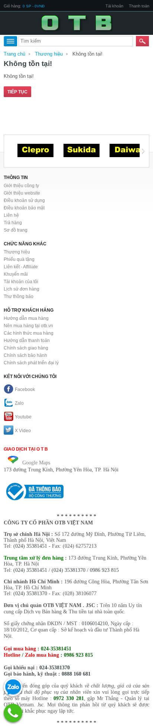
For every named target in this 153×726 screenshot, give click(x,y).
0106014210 (95, 623)
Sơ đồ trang (15, 230)
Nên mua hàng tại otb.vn (28, 325)
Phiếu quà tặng (19, 259)
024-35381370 (54, 667)
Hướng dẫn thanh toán (27, 340)
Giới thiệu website (22, 193)
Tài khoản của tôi (21, 281)
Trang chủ (14, 54)
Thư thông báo (18, 296)
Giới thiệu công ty (21, 185)
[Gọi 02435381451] (13, 713)
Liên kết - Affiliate (21, 266)
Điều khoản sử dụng (24, 200)
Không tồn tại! (87, 54)
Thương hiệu (49, 54)
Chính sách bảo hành (25, 355)
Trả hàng (13, 222)
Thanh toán (139, 6)
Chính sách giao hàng (26, 348)
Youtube (23, 417)
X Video (23, 430)
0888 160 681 (76, 674)
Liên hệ (11, 215)
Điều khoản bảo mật (24, 207)
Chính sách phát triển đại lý (31, 362)
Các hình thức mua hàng (28, 333)
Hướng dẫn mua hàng (26, 318)
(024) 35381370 (68, 570)
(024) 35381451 (30, 546)
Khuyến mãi (16, 274)
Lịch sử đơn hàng (21, 289)
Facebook (25, 389)
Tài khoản (114, 6)
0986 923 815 (104, 570)
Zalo (19, 403)
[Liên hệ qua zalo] (13, 687)
